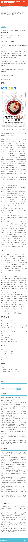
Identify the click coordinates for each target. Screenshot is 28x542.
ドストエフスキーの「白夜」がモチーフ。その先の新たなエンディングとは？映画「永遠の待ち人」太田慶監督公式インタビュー (13, 514)
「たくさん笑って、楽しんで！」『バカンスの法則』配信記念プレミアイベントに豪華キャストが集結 (13, 453)
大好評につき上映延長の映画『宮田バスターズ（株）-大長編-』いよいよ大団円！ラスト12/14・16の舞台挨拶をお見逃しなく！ (14, 418)
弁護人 (24, 379)
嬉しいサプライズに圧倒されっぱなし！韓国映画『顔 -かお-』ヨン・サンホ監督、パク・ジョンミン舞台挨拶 (13, 459)
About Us (11, 4)
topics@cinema (5, 35)
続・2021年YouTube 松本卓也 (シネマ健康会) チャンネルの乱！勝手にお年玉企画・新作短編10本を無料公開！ (13, 442)
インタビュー (17, 1)
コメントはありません (7, 37)
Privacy (4, 4)
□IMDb (3, 367)
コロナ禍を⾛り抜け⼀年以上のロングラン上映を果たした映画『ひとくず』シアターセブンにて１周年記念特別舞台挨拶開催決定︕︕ (13, 424)
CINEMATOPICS (7, 2)
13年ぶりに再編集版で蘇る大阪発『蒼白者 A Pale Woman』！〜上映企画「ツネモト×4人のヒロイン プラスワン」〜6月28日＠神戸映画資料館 (13, 471)
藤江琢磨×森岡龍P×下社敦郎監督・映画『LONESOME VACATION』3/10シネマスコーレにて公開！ (13, 399)
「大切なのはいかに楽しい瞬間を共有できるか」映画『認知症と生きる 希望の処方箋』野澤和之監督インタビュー (13, 530)
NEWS (4, 394)
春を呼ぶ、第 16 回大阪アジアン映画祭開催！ (12, 431)
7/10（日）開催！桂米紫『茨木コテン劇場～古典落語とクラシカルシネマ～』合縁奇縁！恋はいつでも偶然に (13, 413)
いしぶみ (4, 379)
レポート (5, 448)
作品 (24, 1)
